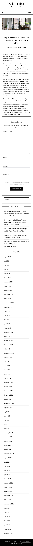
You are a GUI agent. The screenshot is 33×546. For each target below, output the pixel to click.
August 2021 (8, 508)
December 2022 (8, 441)
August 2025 (8, 307)
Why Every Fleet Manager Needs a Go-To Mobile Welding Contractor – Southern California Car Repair (16, 244)
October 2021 (8, 500)
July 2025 (7, 311)
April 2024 (7, 374)
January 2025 (8, 336)
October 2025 (8, 299)
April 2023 (7, 424)
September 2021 (9, 504)
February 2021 (8, 533)
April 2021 (7, 525)
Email (5, 166)
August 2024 (8, 357)
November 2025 (8, 294)
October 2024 (8, 349)
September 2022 (9, 454)
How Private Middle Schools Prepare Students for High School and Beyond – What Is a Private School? (15, 222)
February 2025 (8, 332)
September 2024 (9, 353)
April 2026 (7, 273)
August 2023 (8, 407)
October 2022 (8, 449)
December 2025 (8, 290)
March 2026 (7, 278)
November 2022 (8, 445)
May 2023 (7, 420)
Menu (29, 12)
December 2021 (8, 491)
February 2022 (8, 483)
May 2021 (7, 521)
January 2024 (8, 387)
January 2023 (8, 437)
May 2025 (7, 319)
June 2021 (7, 516)
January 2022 (8, 487)
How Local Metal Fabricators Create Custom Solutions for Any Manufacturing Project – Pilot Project (16, 213)
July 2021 (7, 512)
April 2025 (7, 324)
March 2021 (7, 529)
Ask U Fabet (16, 4)
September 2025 (9, 303)
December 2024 (8, 340)
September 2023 (9, 403)
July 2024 (7, 361)
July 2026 (7, 261)
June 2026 (7, 265)
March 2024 (7, 378)
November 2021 (8, 495)
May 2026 (7, 269)
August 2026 (8, 257)
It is (17, 70)
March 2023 (7, 428)
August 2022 (8, 458)
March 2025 (7, 328)
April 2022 (7, 474)
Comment (7, 132)
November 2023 (8, 395)
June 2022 (7, 466)
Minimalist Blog (26, 542)
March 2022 (7, 479)
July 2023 (7, 412)
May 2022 (7, 470)
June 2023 (7, 416)
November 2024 (8, 345)
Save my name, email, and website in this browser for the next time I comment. (17, 183)
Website (6, 174)
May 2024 (7, 370)
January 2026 (8, 286)
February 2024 (8, 382)
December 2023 (8, 391)
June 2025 (7, 315)
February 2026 (8, 282)
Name (5, 157)
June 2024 (7, 366)
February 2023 (8, 433)
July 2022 (7, 462)
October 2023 (8, 399)
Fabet (24, 47)
